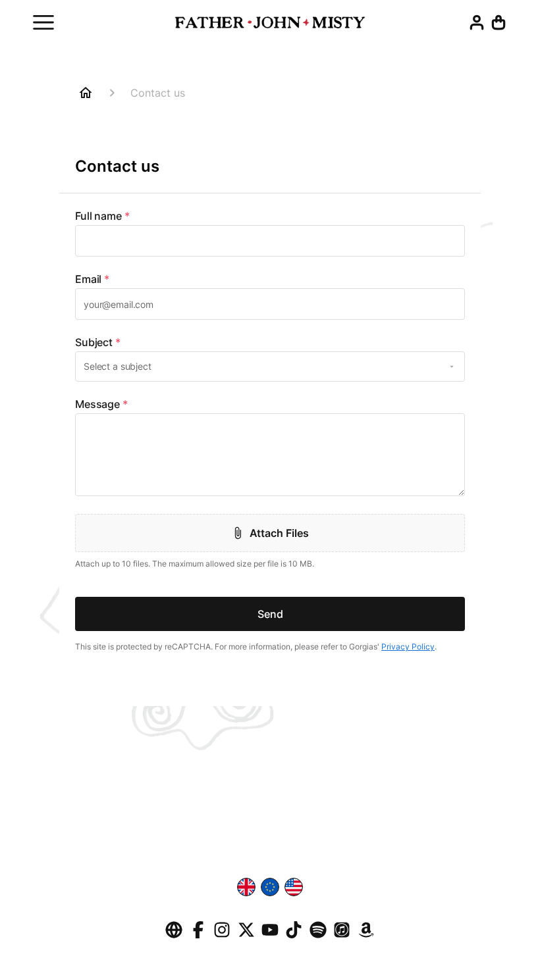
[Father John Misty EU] (270, 27)
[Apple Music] (341, 937)
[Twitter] (246, 937)
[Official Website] (173, 937)
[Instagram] (221, 937)
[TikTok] (293, 937)
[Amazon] (366, 937)
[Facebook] (198, 937)
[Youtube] (270, 937)
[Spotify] (318, 937)
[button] (498, 26)
